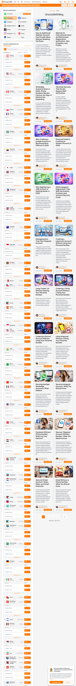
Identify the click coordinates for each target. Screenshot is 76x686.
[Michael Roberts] (64, 66)
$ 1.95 (26, 374)
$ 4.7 (26, 132)
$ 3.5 (26, 506)
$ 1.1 (26, 459)
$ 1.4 (26, 150)
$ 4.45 (26, 124)
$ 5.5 (26, 114)
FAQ (22, 2)
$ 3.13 (26, 84)
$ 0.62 (26, 245)
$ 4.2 (26, 66)
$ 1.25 (26, 612)
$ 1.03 (26, 404)
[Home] (7, 1)
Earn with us (27, 2)
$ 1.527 (26, 102)
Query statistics (15, 5)
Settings (29, 5)
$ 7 (25, 579)
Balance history (23, 5)
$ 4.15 (26, 624)
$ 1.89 (26, 432)
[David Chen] (64, 218)
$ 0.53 (26, 536)
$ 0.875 (26, 160)
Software (44, 2)
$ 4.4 (26, 364)
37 (65, 517)
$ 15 (26, 227)
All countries (27, 45)
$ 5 (25, 74)
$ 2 (25, 602)
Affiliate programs (36, 2)
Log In (64, 5)
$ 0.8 (26, 359)
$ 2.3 (26, 142)
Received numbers (6, 5)
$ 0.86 (26, 526)
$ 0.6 (26, 642)
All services (27, 10)
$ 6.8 (26, 317)
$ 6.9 (26, 307)
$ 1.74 (26, 489)
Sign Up (71, 5)
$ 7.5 (26, 561)
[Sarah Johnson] (44, 66)
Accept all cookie (56, 682)
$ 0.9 (26, 200)
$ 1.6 (26, 91)
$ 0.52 (26, 440)
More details (48, 69)
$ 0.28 (26, 450)
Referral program (36, 5)
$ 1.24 (26, 516)
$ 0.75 (26, 415)
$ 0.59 (26, 295)
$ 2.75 (26, 273)
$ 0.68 (26, 182)
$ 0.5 (26, 255)
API (18, 2)
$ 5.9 (26, 56)
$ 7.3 (26, 572)
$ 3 (25, 208)
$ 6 (25, 237)
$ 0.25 (26, 677)
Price (15, 2)
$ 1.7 (26, 172)
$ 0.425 (27, 667)
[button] (65, 2)
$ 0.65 (26, 386)
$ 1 (25, 349)
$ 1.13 (26, 330)
